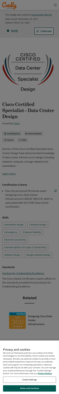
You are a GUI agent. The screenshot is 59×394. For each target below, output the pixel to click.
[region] (29, 367)
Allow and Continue (29, 388)
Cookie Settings (29, 379)
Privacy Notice (45, 373)
